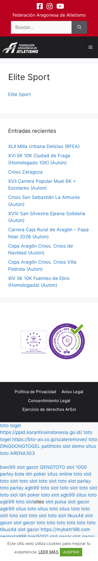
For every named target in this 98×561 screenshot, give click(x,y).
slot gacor (27, 467)
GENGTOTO (52, 467)
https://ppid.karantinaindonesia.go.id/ (41, 432)
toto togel (10, 425)
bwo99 (8, 467)
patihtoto (51, 446)
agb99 (32, 488)
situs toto (86, 495)
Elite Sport (19, 94)
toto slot (82, 474)
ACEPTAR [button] (71, 552)
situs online (59, 474)
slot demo (73, 446)
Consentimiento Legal (49, 400)
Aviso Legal (72, 391)
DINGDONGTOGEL (20, 446)
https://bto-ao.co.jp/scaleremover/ (49, 439)
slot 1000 (76, 467)
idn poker (36, 474)
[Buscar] (79, 27)
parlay (84, 481)
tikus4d (75, 515)
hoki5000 (38, 536)
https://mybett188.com (65, 529)
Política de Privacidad (35, 391)
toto (92, 439)
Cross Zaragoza (25, 172)
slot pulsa (55, 501)
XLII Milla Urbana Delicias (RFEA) (44, 146)
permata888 (13, 536)
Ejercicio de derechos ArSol (49, 409)
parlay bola (12, 474)
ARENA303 (22, 453)
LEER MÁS (48, 551)
